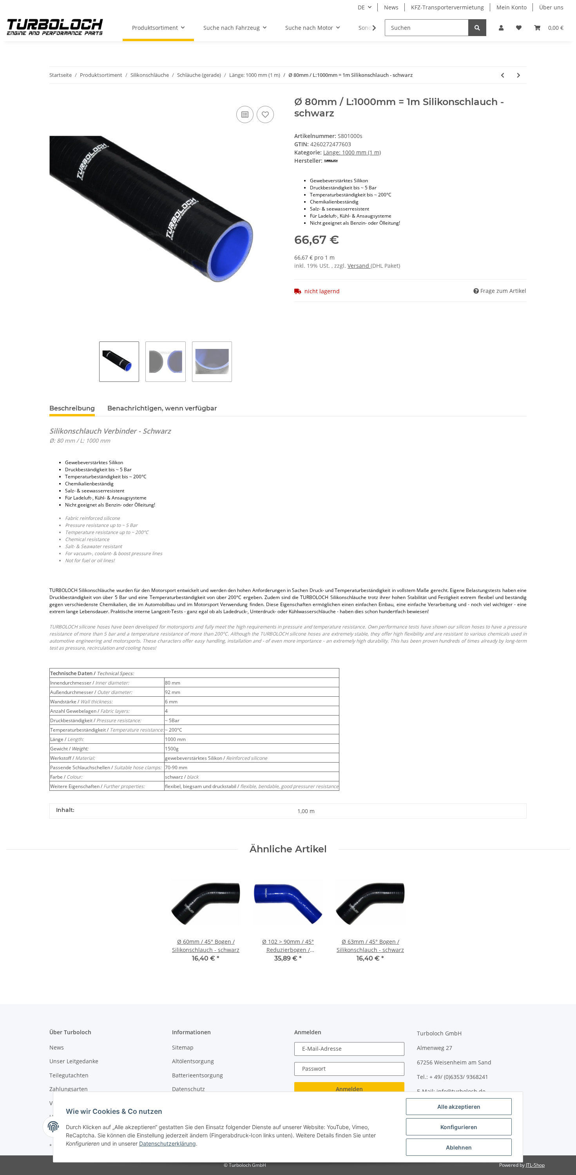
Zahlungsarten (68, 1089)
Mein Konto (511, 7)
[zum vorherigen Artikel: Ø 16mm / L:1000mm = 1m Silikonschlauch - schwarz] (502, 75)
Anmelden (349, 1089)
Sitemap (183, 1047)
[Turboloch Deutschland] (55, 28)
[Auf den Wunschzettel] (265, 114)
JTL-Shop (535, 1165)
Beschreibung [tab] (72, 408)
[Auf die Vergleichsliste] (245, 114)
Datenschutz (188, 1089)
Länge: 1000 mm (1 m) (352, 152)
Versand (359, 265)
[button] (501, 27)
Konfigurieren (458, 1127)
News (391, 7)
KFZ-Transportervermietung (447, 7)
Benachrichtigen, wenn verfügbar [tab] (162, 408)
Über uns (551, 7)
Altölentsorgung (193, 1061)
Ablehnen (459, 1147)
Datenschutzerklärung (167, 1143)
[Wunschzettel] (519, 27)
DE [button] (361, 7)
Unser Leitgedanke (73, 1061)
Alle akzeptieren (458, 1106)
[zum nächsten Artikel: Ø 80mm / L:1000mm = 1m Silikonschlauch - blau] (519, 75)
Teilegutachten (69, 1075)
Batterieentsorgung (197, 1075)
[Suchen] (477, 27)
